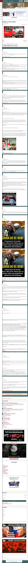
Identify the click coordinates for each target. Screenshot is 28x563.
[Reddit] (10, 45)
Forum (2, 518)
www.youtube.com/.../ (4, 346)
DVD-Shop (3, 510)
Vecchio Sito (3, 515)
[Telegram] (17, 45)
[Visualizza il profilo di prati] (2, 408)
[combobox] (7, 557)
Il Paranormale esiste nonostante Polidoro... (9, 413)
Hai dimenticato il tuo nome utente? (7, 503)
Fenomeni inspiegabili (8, 415)
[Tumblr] (5, 45)
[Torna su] (26, 561)
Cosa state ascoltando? (6, 418)
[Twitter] (2, 45)
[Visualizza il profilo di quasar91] (2, 403)
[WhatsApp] (13, 45)
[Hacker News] (14, 45)
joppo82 (4, 420)
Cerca (2, 556)
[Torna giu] (27, 1)
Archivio (3, 517)
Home (2, 509)
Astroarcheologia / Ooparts (8, 405)
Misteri (3, 405)
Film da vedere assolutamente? (7, 408)
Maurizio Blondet (5, 470)
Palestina (6, 23)
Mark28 (4, 425)
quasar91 (4, 406)
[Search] (1, 3)
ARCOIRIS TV (5, 467)
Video (2, 516)
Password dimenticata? (5, 502)
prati (3, 411)
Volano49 (4, 416)
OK (21, 561)
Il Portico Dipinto (5, 472)
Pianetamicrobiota (5, 466)
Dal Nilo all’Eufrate (6, 422)
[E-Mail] (6, 45)
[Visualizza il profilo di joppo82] (2, 418)
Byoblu (4, 468)
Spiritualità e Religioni (5, 424)
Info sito (3, 511)
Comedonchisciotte (5, 469)
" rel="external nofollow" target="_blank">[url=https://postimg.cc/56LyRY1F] (13, 241)
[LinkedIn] (9, 45)
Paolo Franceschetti (5, 473)
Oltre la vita (10, 424)
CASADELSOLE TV (5, 465)
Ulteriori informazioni (14, 561)
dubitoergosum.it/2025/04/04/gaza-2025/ (6, 390)
